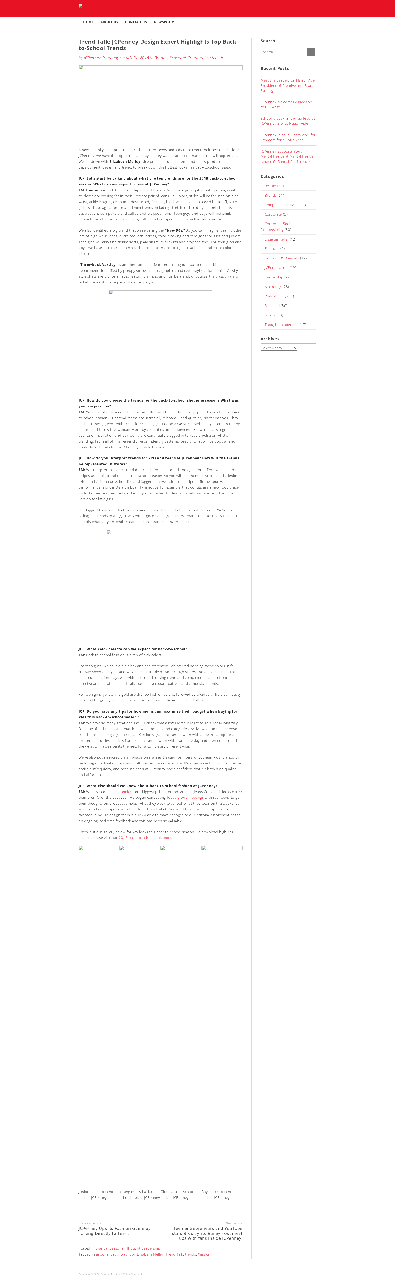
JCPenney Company (101, 57)
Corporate (273, 214)
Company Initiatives (281, 204)
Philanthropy (275, 296)
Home (88, 22)
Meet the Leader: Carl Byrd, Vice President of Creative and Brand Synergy (288, 85)
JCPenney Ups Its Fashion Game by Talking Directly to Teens (114, 1231)
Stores (270, 315)
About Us (109, 22)
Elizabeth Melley (150, 1254)
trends (190, 1254)
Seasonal (178, 57)
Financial (272, 248)
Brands (161, 57)
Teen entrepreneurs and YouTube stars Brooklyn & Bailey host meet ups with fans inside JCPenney (207, 1233)
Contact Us (136, 22)
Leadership (274, 277)
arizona (102, 1254)
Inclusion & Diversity (282, 258)
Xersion (204, 1254)
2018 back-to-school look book (145, 837)
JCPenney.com (276, 267)
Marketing (273, 286)
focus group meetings (185, 797)
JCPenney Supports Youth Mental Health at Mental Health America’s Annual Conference (287, 156)
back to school (122, 1254)
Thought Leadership (206, 57)
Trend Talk (174, 1254)
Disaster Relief (277, 239)
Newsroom (164, 22)
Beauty (270, 185)
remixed (127, 791)
